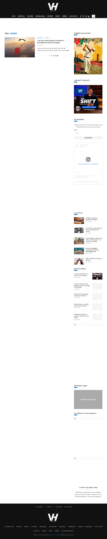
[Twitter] (83, 16)
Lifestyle (21, 16)
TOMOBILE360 (71, 526)
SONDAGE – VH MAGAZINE (85, 526)
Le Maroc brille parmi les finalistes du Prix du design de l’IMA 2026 (82, 285)
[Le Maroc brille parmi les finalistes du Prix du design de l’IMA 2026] (97, 286)
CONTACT (18, 526)
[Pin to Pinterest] (55, 55)
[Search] (93, 16)
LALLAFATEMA (53, 526)
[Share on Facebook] (51, 55)
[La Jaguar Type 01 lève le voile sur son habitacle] (97, 276)
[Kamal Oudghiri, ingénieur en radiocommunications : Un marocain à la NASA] (79, 240)
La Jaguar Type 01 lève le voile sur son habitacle (81, 274)
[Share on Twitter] (53, 55)
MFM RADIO (62, 526)
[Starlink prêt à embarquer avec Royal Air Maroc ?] (97, 296)
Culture (30, 16)
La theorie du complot (88, 399)
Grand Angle (40, 16)
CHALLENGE (43, 526)
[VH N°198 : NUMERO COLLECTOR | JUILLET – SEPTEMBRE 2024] (79, 251)
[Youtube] (88, 16)
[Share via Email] (57, 55)
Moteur (50, 16)
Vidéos (64, 16)
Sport (57, 16)
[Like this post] (49, 55)
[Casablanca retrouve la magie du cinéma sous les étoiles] (97, 317)
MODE (50, 531)
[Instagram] (86, 16)
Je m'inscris (88, 137)
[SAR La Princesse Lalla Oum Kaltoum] (79, 261)
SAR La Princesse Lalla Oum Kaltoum (94, 259)
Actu (13, 16)
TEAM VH (26, 526)
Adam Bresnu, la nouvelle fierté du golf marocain (81, 305)
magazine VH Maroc (54, 534)
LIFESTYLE (37, 531)
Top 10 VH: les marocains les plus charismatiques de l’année (94, 229)
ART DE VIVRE (98, 526)
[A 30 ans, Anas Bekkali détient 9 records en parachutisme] (20, 47)
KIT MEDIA (34, 526)
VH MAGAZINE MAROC (67, 531)
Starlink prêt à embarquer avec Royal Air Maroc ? (81, 294)
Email (75, 129)
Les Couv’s (73, 16)
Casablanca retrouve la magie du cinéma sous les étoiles (81, 316)
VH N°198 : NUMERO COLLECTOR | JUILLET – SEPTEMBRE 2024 (93, 250)
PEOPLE (44, 531)
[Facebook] (81, 16)
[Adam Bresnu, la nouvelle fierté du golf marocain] (97, 306)
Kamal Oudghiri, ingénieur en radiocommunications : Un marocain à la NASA (94, 240)
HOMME (57, 531)
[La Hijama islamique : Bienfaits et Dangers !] (79, 220)
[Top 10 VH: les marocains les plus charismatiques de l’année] (79, 230)
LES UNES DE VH (9, 526)
